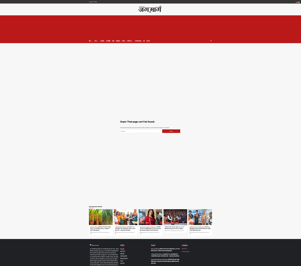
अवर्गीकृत (191, 223)
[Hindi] (299, 2)
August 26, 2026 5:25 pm (154, 232)
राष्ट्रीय (102, 41)
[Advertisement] (150, 27)
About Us (184, 248)
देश (90, 41)
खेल (113, 41)
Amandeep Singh (94, 232)
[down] (91, 41)
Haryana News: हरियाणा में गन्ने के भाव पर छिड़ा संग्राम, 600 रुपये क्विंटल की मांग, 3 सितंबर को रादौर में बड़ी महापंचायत (100, 228)
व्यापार (123, 41)
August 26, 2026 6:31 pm (105, 232)
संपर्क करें (122, 263)
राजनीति (108, 41)
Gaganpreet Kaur (144, 232)
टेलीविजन (142, 223)
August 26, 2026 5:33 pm (129, 232)
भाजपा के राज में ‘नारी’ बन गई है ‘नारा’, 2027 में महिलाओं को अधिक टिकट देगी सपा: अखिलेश (174, 227)
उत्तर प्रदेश (167, 223)
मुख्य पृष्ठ (122, 249)
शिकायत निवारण (124, 258)
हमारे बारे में (122, 251)
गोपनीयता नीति (123, 256)
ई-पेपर (148, 41)
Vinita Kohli (168, 230)
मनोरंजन (129, 41)
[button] (211, 40)
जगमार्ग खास (138, 41)
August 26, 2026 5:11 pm (204, 232)
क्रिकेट (118, 41)
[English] (297, 2)
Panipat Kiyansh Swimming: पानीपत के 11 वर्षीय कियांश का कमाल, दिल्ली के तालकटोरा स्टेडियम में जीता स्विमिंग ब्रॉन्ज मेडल (200, 228)
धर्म (144, 41)
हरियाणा (92, 223)
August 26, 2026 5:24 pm (177, 230)
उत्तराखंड (117, 223)
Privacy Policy (185, 251)
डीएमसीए (122, 253)
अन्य (95, 41)
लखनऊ (177, 223)
